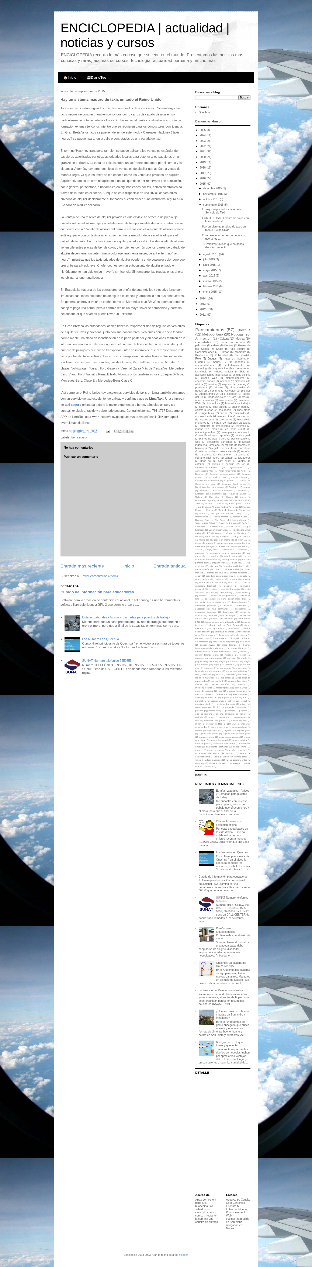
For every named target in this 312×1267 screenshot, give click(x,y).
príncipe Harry (214, 710)
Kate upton (234, 503)
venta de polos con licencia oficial (230, 757)
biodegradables (229, 559)
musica (212, 384)
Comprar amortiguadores (222, 474)
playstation (200, 701)
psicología (230, 710)
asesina (214, 556)
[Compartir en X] (124, 431)
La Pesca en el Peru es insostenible (221, 990)
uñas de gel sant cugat (215, 460)
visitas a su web (217, 763)
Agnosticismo (236, 467)
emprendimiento (235, 377)
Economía (245, 487)
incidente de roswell (235, 655)
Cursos (228, 345)
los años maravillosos (206, 678)
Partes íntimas (221, 517)
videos (215, 345)
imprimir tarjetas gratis (207, 655)
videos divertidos (213, 760)
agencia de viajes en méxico (223, 546)
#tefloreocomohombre (206, 467)
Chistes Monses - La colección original (229, 823)
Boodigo (199, 474)
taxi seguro (73, 404)
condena (233, 579)
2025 (203, 130)
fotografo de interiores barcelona (230, 422)
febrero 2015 (211, 286)
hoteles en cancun (204, 651)
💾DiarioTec (96, 77)
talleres (198, 730)
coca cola (242, 576)
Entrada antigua (169, 565)
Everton (242, 490)
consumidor (239, 413)
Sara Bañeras (239, 397)
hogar (244, 648)
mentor (241, 684)
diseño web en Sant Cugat (224, 625)
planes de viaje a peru (212, 438)
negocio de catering (234, 384)
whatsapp (235, 763)
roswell (234, 720)
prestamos (201, 387)
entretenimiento (234, 365)
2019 (203, 162)
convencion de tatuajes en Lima (213, 416)
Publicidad (221, 355)
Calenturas (214, 390)
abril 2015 (209, 275)
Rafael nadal (239, 517)
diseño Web (209, 377)
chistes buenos (204, 410)
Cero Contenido (235, 1202)
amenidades (226, 400)
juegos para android (229, 661)
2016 (203, 178)
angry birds (212, 549)
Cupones (228, 480)
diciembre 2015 (213, 188)
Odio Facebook (228, 393)
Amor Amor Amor (227, 471)
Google (229, 497)
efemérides (233, 628)
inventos (241, 425)
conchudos (219, 579)
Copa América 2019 (216, 477)
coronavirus (225, 419)
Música (240, 338)
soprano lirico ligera (207, 457)
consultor (246, 579)
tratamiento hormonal (217, 747)
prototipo (242, 707)
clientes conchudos (216, 573)
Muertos (246, 510)
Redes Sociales (217, 397)
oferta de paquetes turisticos (232, 694)
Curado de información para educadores (97, 592)
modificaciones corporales (214, 435)
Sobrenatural (216, 526)
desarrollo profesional (234, 605)
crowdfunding (225, 592)
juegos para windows (223, 664)
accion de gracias (204, 543)
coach (198, 576)
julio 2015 (209, 259)
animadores (228, 549)
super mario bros (219, 727)
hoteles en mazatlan (227, 651)
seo (245, 720)
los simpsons (227, 678)
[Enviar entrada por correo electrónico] (107, 431)
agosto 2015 (211, 254)
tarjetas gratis (213, 730)
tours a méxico (239, 740)
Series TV (219, 362)
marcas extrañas (220, 684)
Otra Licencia (226, 513)
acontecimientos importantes (211, 374)
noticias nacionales (237, 691)
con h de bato (202, 579)
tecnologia (201, 371)
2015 (203, 183)
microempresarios (203, 688)
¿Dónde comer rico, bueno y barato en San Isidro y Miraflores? (232, 1014)
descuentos (240, 609)
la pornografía (224, 668)
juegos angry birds (204, 661)
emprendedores (204, 365)
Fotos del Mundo (236, 1209)
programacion (220, 368)
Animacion (203, 338)
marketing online (205, 432)
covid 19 (232, 582)
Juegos (212, 358)
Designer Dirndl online (234, 484)
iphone (199, 429)
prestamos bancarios (219, 441)
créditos (203, 595)
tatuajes (218, 387)
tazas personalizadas (229, 737)
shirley (198, 724)
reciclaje (199, 717)
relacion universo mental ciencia (217, 451)
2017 (203, 173)
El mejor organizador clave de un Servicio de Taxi (222, 211)
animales (242, 549)
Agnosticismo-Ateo (204, 471)
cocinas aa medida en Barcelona (237, 1220)
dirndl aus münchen (223, 618)
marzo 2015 (210, 281)
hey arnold (232, 648)
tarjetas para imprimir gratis (237, 730)
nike (220, 691)
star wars (231, 724)
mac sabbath (217, 681)
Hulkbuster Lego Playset (207, 500)
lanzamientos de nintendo (208, 671)
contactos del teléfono (211, 582)
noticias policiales (204, 694)
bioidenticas (213, 403)
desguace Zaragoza (205, 612)
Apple (244, 471)
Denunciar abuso (208, 121)
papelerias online (230, 697)
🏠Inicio (69, 77)
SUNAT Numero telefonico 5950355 (107, 660)
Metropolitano (212, 334)
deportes (240, 362)
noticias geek (242, 435)
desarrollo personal (205, 605)
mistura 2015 (241, 688)
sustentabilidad (239, 727)
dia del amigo (228, 615)
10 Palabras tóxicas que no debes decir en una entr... (223, 245)
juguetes (208, 668)
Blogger (183, 1254)
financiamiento (220, 638)
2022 (203, 146)
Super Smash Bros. (218, 530)
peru (245, 697)
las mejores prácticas (236, 671)
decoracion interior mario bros (210, 602)
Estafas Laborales (222, 490)
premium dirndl (202, 704)
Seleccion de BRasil (205, 523)
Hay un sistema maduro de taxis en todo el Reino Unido (224, 228)
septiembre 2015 (213, 204)
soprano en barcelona (232, 454)
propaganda (228, 707)
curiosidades (203, 342)
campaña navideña (232, 566)
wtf (243, 464)
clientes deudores (238, 573)
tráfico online (239, 747)
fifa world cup (202, 638)
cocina (224, 413)
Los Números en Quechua (100, 639)
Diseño (232, 487)
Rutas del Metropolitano (233, 520)
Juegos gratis (207, 393)
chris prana (243, 410)
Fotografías (216, 494)
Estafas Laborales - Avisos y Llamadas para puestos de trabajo (126, 617)
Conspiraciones (204, 352)
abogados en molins (220, 540)
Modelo (210, 510)
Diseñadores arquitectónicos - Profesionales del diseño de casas (233, 933)
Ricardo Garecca (204, 520)
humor (244, 651)
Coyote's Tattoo (239, 477)
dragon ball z (216, 628)
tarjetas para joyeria (208, 733)
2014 (203, 298)
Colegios (230, 390)
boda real (237, 563)
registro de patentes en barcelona (230, 448)
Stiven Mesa (233, 526)
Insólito (220, 503)
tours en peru (202, 743)
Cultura (224, 338)
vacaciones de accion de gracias (214, 753)
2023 (203, 140)
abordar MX (241, 540)
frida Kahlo (245, 642)
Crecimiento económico (207, 480)
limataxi (219, 674)
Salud (219, 348)
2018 (203, 167)
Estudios (245, 390)
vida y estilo (238, 387)
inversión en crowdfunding (208, 658)
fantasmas (209, 635)
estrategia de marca (224, 632)
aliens (244, 546)
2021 (203, 151)
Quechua (204, 112)
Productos (201, 355)
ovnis (197, 697)
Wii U (198, 536)
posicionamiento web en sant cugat (229, 701)
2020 (203, 157)
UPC (208, 533)
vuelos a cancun (223, 464)
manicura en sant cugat (228, 429)
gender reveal (207, 645)
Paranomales (201, 517)
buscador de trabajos (237, 403)
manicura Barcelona (237, 681)
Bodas (199, 390)
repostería (224, 717)
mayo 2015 (210, 270)
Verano (218, 533)
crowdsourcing (243, 592)
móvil (197, 691)
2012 (203, 309)
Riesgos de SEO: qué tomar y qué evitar (229, 1044)
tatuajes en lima (207, 737)
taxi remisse (239, 368)
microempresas (223, 688)
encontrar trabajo (205, 381)
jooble (244, 658)
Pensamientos (209, 329)
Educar (203, 490)
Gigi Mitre (214, 497)
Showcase (200, 526)
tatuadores (244, 457)
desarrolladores (239, 602)
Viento (244, 533)
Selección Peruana (228, 523)
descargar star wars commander (212, 609)
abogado (224, 536)
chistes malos (232, 569)
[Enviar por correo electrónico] (116, 431)
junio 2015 (209, 264)
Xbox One (210, 536)
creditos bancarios (230, 589)
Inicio (128, 565)
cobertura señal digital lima (219, 576)
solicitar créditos (214, 724)
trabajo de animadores (224, 743)
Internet (241, 358)
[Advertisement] (221, 1134)
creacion (228, 586)
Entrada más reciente (82, 565)
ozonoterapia (211, 697)
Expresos (199, 494)
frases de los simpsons (224, 642)
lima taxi (207, 674)
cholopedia (225, 410)
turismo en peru (215, 750)
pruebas (199, 710)
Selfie (244, 523)
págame (243, 710)
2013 (203, 303)
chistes (217, 569)
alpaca (198, 549)
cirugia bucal (207, 413)
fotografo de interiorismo (215, 425)
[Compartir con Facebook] (128, 431)
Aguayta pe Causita (238, 1199)
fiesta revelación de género (233, 635)
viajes (198, 760)
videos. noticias (223, 371)
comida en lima (241, 374)
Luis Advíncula (231, 507)
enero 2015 (210, 291)
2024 (203, 135)
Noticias (237, 334)
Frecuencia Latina (237, 494)
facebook (225, 381)
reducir (211, 717)
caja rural (213, 566)
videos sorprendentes (236, 760)
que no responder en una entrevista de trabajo (221, 714)
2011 (203, 314)
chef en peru (239, 406)
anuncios (199, 553)
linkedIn (243, 674)
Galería (198, 497)
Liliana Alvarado (212, 507)
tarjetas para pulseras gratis (236, 733)
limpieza (231, 674)
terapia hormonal (219, 740)
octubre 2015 (211, 199)
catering (203, 406)
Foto (242, 371)
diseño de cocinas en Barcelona (220, 622)
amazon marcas (204, 400)
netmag (209, 691)
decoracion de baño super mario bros (225, 599)
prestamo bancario (225, 704)
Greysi (243, 497)
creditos (212, 589)
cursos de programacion (223, 595)
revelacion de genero (215, 720)
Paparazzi (242, 513)
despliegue (228, 612)
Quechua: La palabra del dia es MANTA (231, 964)
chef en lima (220, 406)
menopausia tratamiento (236, 432)
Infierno (208, 503)
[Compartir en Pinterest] (132, 431)
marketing (201, 368)
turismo (198, 750)
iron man (231, 658)
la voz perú (241, 668)
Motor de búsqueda (228, 510)
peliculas (200, 345)
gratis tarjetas (229, 645)
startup (229, 457)
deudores (212, 615)
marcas (198, 684)
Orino (212, 513)
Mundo (202, 513)
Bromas (224, 352)
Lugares (200, 362)
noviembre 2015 (213, 193)
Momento (240, 352)
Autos (227, 358)
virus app (200, 763)
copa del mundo (232, 342)
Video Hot (231, 533)
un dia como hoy (238, 750)
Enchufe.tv (232, 1206)
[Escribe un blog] (120, 431)
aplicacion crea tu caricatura (225, 553)
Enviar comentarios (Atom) (99, 576)
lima (197, 674)
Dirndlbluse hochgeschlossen (209, 487)
